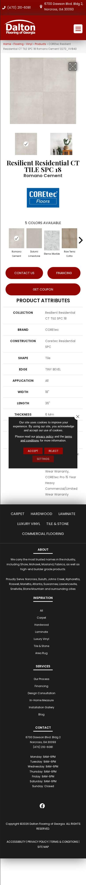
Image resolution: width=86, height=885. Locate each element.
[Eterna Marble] (52, 240)
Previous (5, 141)
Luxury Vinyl (28, 523)
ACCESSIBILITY (16, 842)
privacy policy (45, 436)
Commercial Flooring (43, 533)
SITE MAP (43, 847)
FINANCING (64, 273)
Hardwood (41, 513)
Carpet (17, 513)
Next (80, 141)
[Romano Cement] (16, 238)
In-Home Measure (42, 700)
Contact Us (24, 273)
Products (40, 44)
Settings (43, 459)
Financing (41, 686)
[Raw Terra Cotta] (69, 238)
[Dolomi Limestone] (34, 238)
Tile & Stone (57, 523)
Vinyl (29, 44)
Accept (33, 451)
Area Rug (41, 653)
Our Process (41, 679)
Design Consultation (41, 693)
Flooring (18, 44)
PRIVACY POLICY (38, 842)
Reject (53, 451)
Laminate (66, 513)
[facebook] (42, 807)
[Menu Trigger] (78, 28)
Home (7, 44)
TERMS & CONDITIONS (64, 842)
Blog (41, 714)
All (41, 610)
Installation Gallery (41, 707)
